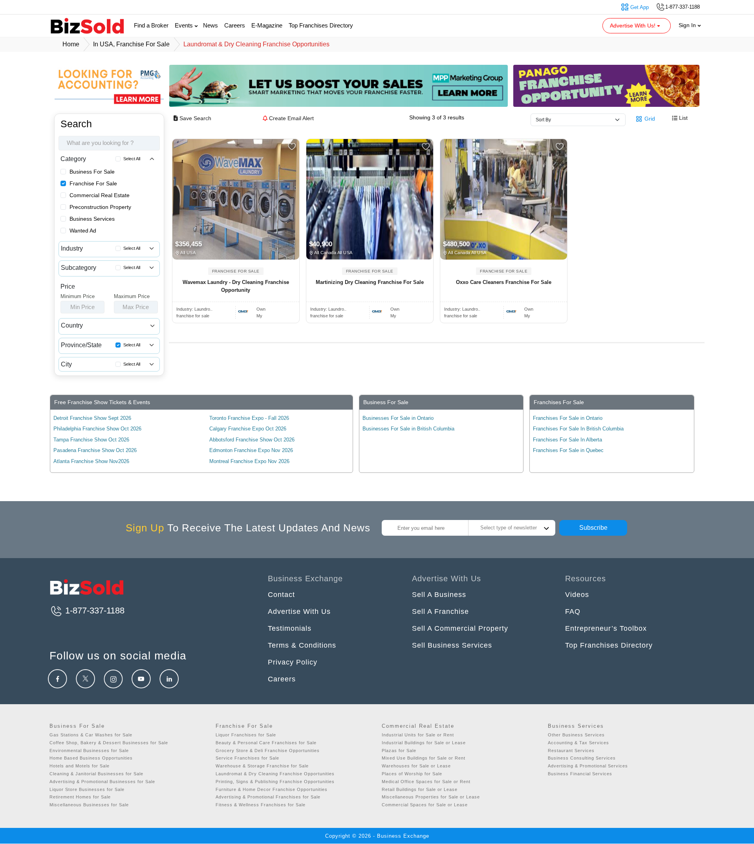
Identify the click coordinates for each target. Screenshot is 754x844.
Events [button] (184, 25)
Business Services (92, 219)
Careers (234, 25)
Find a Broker (151, 25)
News (210, 25)
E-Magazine (266, 25)
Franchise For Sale (93, 183)
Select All (131, 158)
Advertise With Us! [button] (633, 25)
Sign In (688, 25)
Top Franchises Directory (321, 25)
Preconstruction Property (100, 207)
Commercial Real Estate (100, 195)
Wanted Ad (83, 230)
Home (70, 44)
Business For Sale (92, 171)
